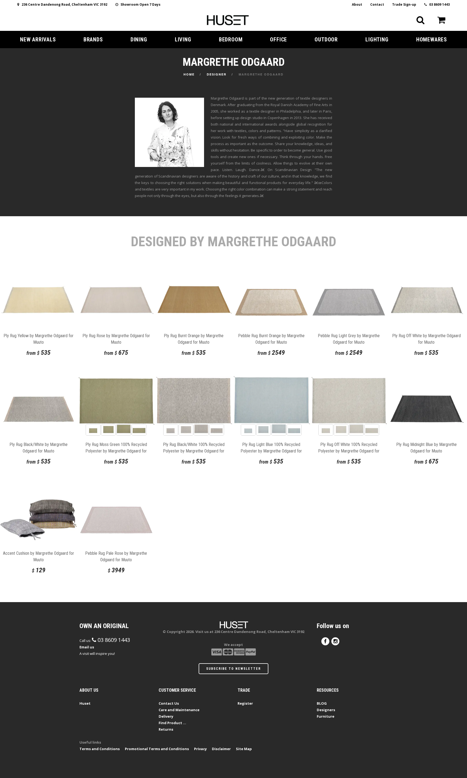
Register (245, 703)
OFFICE (278, 39)
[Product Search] (420, 20)
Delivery (166, 716)
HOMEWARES (431, 39)
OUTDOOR (326, 39)
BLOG (322, 703)
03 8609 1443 (438, 4)
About (357, 4)
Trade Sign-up (404, 4)
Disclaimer (221, 748)
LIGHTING (376, 39)
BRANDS (93, 39)
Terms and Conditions (99, 748)
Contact (377, 4)
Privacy (200, 748)
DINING (139, 39)
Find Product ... (172, 722)
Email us (86, 647)
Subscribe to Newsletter (233, 669)
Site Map (244, 748)
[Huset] (227, 19)
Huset (85, 703)
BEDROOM (231, 39)
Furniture (325, 716)
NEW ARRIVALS (38, 39)
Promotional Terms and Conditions (157, 748)
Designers (326, 709)
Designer (216, 74)
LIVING (183, 39)
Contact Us (169, 703)
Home (189, 74)
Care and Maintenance (179, 709)
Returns (166, 729)
